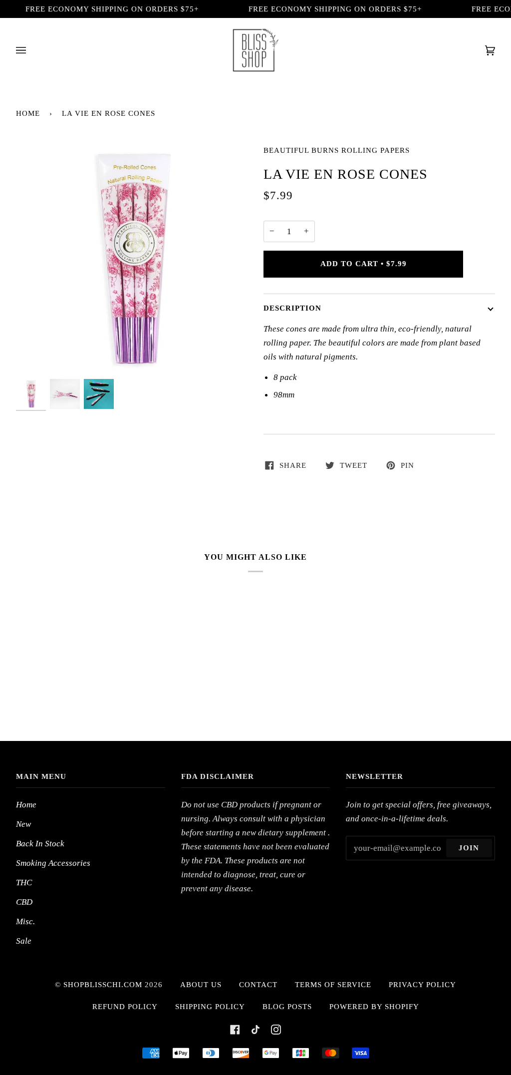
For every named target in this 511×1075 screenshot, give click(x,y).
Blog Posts (287, 1007)
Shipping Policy (210, 1007)
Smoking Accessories (53, 863)
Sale (23, 941)
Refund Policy (125, 1007)
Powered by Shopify (374, 1007)
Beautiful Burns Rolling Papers (336, 150)
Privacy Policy (422, 985)
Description (292, 308)
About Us (201, 985)
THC (24, 882)
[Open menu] (31, 50)
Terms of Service (333, 985)
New (23, 824)
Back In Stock (40, 843)
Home (28, 113)
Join (469, 848)
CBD (24, 902)
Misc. (25, 921)
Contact (258, 985)
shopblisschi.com (102, 985)
